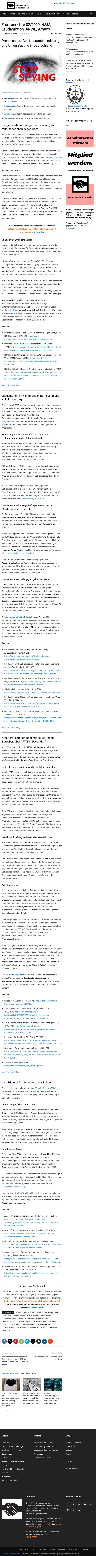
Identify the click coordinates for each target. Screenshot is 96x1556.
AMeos (18, 1312)
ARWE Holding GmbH (51, 1312)
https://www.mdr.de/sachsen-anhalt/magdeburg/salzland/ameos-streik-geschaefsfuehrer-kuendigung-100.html (31, 1222)
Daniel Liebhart (32, 1315)
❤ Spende (6, 1476)
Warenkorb (70, 1446)
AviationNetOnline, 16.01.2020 (21, 553)
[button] (91, 14)
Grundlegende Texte (42, 1457)
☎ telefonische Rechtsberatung (15, 1461)
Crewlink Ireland (19, 1315)
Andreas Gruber (28, 1312)
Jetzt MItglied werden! (10, 1480)
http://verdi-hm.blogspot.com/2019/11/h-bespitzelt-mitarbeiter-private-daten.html (30, 361)
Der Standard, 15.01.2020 (33, 499)
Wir (4, 14)
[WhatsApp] (21, 1341)
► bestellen (38, 232)
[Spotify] (79, 1504)
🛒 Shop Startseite (73, 1442)
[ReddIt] (50, 1341)
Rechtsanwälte (72, 1468)
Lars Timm (52, 1321)
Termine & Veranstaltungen (13, 1446)
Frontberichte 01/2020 (45, 1088)
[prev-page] (3, 1410)
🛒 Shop (40, 14)
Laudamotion (10, 106)
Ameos (7, 118)
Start (3, 20)
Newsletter (50, 14)
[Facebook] (4, 1341)
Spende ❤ (75, 14)
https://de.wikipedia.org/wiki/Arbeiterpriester (24, 1065)
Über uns (5, 1442)
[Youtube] (79, 1510)
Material (5, 1457)
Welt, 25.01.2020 (45, 274)
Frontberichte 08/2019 (12, 421)
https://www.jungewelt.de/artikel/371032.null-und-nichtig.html (32, 692)
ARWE (7, 114)
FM (19, 14)
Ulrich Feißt (53, 1327)
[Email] (33, 1341)
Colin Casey (7, 1315)
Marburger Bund (44, 1324)
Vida (10, 1330)
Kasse (68, 1454)
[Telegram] (27, 1341)
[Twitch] (68, 1510)
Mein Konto (70, 1450)
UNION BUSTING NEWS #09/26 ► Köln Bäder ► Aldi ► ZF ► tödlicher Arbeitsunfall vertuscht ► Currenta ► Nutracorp (32, 1398)
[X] (10, 1341)
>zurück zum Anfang (11, 385)
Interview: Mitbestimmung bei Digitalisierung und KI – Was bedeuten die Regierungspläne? (52, 1398)
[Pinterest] (15, 1341)
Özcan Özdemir (22, 1327)
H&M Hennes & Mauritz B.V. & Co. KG (38, 1318)
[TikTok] (91, 1504)
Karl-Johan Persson (39, 1321)
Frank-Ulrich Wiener (9, 1318)
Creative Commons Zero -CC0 (12, 92)
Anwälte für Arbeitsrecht (66, 3)
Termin (12, 14)
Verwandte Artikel (10, 1373)
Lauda (5, 1324)
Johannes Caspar (24, 1321)
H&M (6, 98)
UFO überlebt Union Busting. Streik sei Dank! (48, 1357)
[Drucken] (38, 1341)
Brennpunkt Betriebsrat (43, 1442)
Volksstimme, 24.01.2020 (13, 1186)
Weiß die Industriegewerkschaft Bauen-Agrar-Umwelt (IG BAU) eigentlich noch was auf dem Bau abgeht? (15, 1360)
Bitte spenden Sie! (35, 1308)
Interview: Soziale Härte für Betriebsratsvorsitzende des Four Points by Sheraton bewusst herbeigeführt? (79, 39)
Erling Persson (46, 1315)
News (31, 14)
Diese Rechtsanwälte (77, 106)
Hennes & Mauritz (9, 1321)
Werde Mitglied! (63, 14)
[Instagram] (74, 1504)
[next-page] (7, 1410)
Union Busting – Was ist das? (45, 1446)
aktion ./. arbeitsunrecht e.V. (13, 1554)
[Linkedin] (44, 1341)
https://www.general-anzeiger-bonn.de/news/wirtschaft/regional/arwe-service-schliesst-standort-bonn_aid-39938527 (30, 1029)
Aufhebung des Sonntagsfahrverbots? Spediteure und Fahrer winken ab (79, 51)
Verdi (4, 1330)
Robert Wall (34, 1327)
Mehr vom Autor (28, 1373)
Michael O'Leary (8, 1327)
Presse (24, 14)
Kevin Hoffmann (11, 33)
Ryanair (43, 1327)
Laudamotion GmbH (18, 617)
